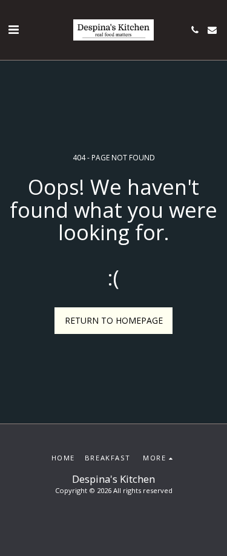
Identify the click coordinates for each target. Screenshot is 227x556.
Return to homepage (114, 320)
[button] (13, 29)
